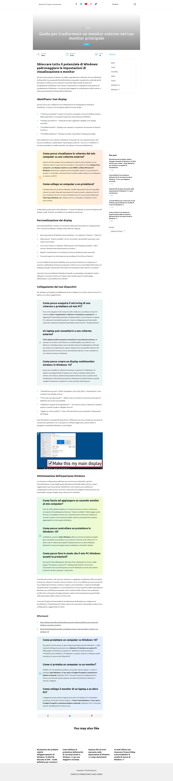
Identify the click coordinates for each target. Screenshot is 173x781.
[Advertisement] (122, 123)
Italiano (115, 4)
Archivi (111, 227)
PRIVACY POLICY (85, 774)
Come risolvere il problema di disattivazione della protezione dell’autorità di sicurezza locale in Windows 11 (120, 215)
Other (113, 76)
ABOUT (100, 774)
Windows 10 (115, 85)
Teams (113, 80)
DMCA (94, 774)
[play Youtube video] (70, 450)
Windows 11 (115, 89)
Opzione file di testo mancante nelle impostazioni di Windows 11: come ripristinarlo (121, 191)
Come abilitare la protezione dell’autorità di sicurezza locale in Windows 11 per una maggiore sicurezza (120, 178)
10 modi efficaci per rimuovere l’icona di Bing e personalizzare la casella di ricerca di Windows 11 (122, 203)
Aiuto (86, 44)
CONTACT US (75, 774)
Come (113, 67)
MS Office (114, 72)
